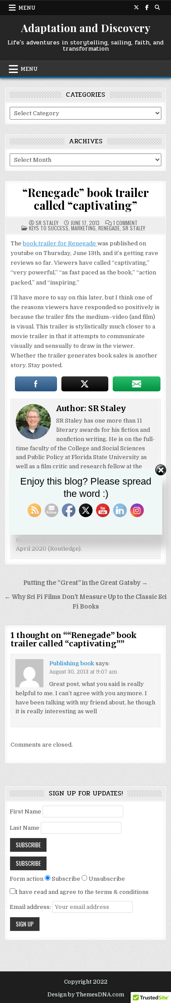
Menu (27, 8)
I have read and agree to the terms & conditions (82, 892)
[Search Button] (157, 7)
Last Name (24, 827)
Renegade (109, 228)
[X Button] (136, 7)
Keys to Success (48, 228)
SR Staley (47, 223)
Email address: (31, 907)
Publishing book (71, 663)
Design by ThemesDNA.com (85, 995)
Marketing (83, 228)
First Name (25, 811)
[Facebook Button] (146, 7)
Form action (26, 878)
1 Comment (125, 223)
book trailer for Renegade (60, 243)
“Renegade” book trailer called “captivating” (85, 199)
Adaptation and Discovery (85, 28)
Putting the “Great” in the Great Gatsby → (85, 583)
